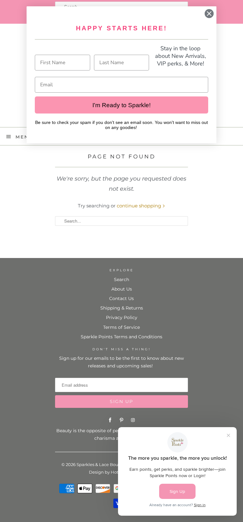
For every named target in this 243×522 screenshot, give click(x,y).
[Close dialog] (209, 13)
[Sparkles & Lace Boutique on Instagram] (133, 420)
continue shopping (139, 206)
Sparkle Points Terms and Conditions (121, 337)
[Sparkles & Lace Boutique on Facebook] (110, 420)
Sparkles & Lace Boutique (103, 464)
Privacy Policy (121, 317)
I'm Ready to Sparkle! (121, 105)
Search (121, 279)
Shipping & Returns (121, 308)
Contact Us (121, 298)
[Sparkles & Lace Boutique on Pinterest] (121, 420)
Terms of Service (121, 327)
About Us (121, 289)
